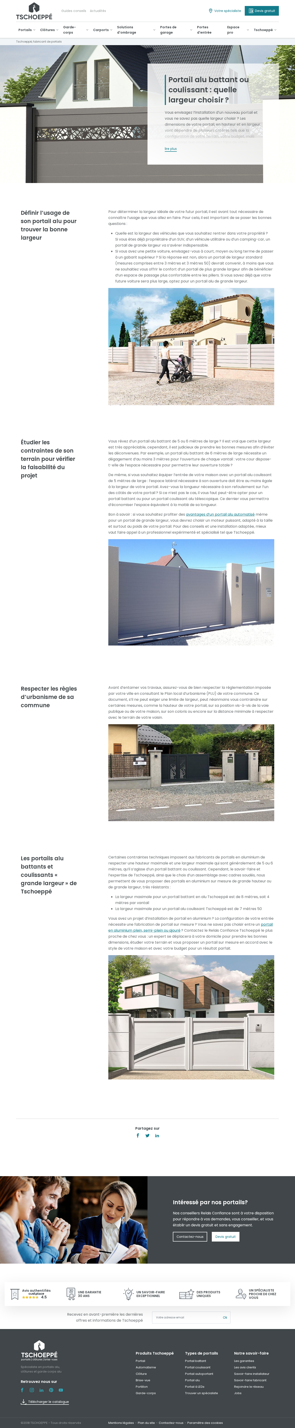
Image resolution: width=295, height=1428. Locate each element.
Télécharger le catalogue (48, 1401)
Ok (225, 1317)
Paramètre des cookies (205, 1423)
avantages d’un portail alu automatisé (220, 514)
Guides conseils (73, 11)
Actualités (98, 11)
